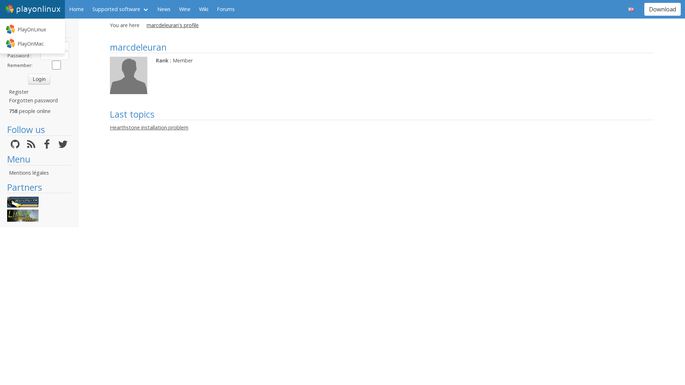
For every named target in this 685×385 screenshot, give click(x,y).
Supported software (116, 9)
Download (662, 9)
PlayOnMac (30, 43)
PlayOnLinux (31, 29)
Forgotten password (33, 100)
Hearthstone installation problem (149, 127)
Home (76, 9)
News (164, 9)
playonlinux (38, 9)
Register (19, 91)
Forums (226, 9)
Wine (185, 9)
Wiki (203, 9)
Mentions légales (29, 172)
